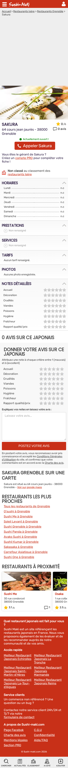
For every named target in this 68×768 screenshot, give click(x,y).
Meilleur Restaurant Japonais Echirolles (17, 657)
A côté (47, 766)
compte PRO (24, 158)
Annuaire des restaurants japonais (20, 4)
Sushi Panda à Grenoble (21, 531)
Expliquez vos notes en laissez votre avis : (27, 409)
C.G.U (38, 730)
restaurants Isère (20, 174)
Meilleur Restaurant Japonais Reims (48, 681)
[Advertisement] (34, 52)
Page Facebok (14, 730)
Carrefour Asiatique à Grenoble (26, 552)
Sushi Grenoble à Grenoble (22, 526)
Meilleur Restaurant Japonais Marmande (48, 671)
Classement (33, 766)
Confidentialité (44, 735)
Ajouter (60, 766)
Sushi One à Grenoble (19, 557)
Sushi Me (10, 594)
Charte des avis (54, 462)
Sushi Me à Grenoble (18, 516)
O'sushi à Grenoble (17, 511)
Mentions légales (16, 740)
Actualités (20, 766)
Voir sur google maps (29, 487)
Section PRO (12, 745)
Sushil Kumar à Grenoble (21, 542)
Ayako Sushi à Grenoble (20, 537)
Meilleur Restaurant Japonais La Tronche (48, 659)
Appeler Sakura (37, 145)
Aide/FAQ (41, 740)
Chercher (6, 766)
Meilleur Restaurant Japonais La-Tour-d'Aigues (17, 683)
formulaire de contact (19, 717)
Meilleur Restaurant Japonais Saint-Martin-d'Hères (17, 671)
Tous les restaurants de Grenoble (27, 506)
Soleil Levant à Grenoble (21, 521)
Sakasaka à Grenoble (18, 547)
